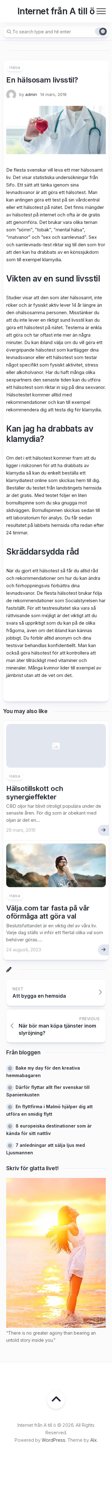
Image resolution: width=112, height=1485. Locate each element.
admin (31, 94)
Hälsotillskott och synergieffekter (34, 792)
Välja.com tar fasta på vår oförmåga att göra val (48, 912)
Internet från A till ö (56, 11)
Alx (93, 1440)
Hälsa (14, 67)
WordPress (53, 1440)
